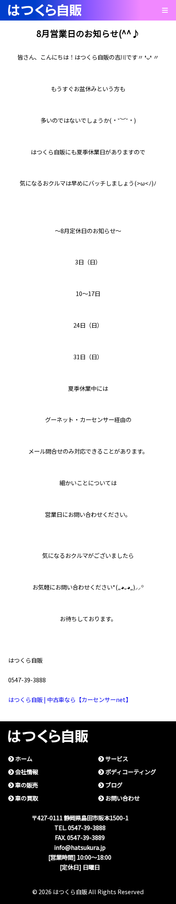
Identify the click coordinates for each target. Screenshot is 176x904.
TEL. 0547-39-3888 (80, 827)
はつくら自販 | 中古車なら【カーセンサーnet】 (69, 699)
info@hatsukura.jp (80, 847)
